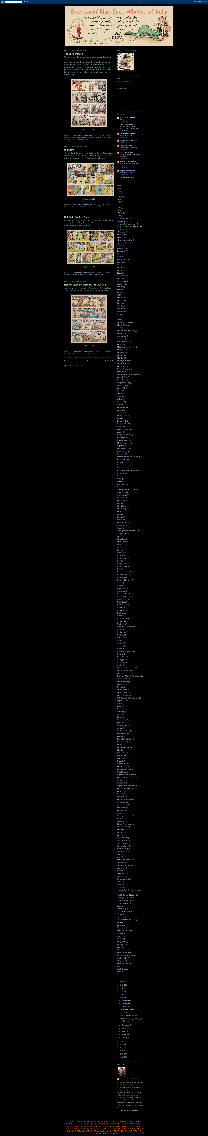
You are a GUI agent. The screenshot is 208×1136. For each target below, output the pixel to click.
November (125, 1003)
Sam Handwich (122, 838)
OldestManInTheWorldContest (127, 698)
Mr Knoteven (121, 657)
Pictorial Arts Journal (128, 162)
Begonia (120, 267)
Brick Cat (120, 287)
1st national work (123, 218)
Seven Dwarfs (122, 851)
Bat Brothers (121, 254)
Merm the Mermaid (123, 580)
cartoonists (121, 311)
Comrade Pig (121, 380)
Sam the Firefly (122, 840)
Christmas (120, 350)
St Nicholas (121, 873)
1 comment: (107, 204)
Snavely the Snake (123, 860)
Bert (118, 270)
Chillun (119, 344)
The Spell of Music (73, 54)
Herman (120, 503)
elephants (120, 446)
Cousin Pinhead (122, 385)
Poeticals (120, 758)
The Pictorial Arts (126, 153)
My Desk (122, 119)
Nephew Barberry (123, 681)
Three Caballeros (123, 903)
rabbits (119, 813)
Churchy (98, 137)
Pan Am (120, 717)
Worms (119, 966)
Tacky (119, 882)
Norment (120, 687)
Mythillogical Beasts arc (125, 668)
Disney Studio (122, 416)
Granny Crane (122, 492)
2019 (122, 985)
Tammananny (122, 884)
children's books (122, 342)
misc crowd (121, 591)
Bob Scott (120, 278)
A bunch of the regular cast (126, 224)
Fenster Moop (122, 459)
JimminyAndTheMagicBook (126, 531)
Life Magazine (122, 558)
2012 (122, 1048)
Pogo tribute (121, 783)
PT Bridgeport (122, 802)
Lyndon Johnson (123, 566)
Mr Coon (120, 654)
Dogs (119, 418)
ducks (119, 432)
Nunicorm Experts (123, 692)
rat (118, 819)
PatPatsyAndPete (123, 731)
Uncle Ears (121, 928)
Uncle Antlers (122, 925)
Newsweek (121, 684)
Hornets (120, 517)
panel (119, 723)
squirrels (120, 871)
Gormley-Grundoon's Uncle (126, 490)
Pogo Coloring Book (124, 769)
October (125, 1007)
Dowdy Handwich (123, 424)
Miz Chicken (121, 610)
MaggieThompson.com (128, 140)
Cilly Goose (121, 366)
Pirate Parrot (121, 753)
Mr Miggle (120, 660)
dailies (119, 399)
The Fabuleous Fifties (128, 133)
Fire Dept (120, 462)
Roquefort (120, 832)
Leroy (119, 550)
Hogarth (120, 514)
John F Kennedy (123, 533)
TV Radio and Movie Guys (126, 920)
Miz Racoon (121, 632)
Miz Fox (120, 616)
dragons (120, 426)
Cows (119, 391)
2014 (122, 1041)
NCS (118, 673)
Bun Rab (91, 137)
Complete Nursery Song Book (127, 374)
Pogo (70, 139)
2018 (122, 988)
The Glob (120, 887)
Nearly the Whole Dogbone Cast (128, 676)
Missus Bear (121, 599)
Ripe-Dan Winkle (123, 827)
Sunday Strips (85, 139)
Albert (73, 137)
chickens (120, 339)
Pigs (118, 750)
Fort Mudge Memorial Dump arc (128, 470)
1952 (72, 206)
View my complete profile (127, 1111)
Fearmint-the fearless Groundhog (128, 457)
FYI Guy (120, 479)
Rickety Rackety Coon (125, 824)
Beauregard (82, 137)
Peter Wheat (121, 742)
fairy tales (120, 454)
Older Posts (109, 361)
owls (118, 714)
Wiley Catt (120, 961)
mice (119, 583)
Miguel (119, 585)
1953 (119, 199)
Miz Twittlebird (122, 638)
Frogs (119, 476)
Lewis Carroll (121, 553)
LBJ (118, 547)
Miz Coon (120, 613)
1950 (119, 191)
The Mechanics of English (126, 895)
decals (119, 405)
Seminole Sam (122, 846)
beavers (120, 262)
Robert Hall (121, 829)
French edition (122, 473)
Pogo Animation (122, 764)
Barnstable (121, 251)
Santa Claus (121, 843)
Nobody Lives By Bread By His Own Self (85, 285)
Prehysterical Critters (126, 173)
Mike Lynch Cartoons (128, 117)
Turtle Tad (120, 917)
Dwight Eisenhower (123, 435)
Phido (119, 745)
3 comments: (107, 272)
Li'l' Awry (120, 555)
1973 (119, 216)
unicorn (119, 936)
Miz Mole (120, 629)
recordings (120, 821)
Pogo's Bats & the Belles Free (127, 786)
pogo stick (120, 780)
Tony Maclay (121, 909)
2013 (122, 1044)
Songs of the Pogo (123, 865)
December (125, 1000)
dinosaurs (120, 413)
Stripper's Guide (126, 146)
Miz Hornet (121, 621)
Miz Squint (121, 635)
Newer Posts (68, 361)
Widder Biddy (122, 958)
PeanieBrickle (122, 734)
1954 (119, 202)
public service (122, 805)
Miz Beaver (121, 605)
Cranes (119, 394)
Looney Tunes (122, 564)
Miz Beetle (121, 607)
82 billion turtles (122, 221)
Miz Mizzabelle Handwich (126, 627)
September (126, 1025)
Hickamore (121, 509)
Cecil (119, 320)
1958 (119, 210)
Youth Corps (121, 969)
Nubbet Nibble (122, 690)
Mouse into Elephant (124, 651)
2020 (122, 982)
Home (89, 361)
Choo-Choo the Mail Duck (126, 347)
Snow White (121, 862)
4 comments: (108, 135)
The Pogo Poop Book (124, 898)
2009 (122, 1057)
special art (120, 868)
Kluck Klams (121, 542)
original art (120, 701)
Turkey (119, 914)
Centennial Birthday (124, 322)
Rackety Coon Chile (124, 816)
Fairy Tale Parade (123, 451)
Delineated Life (122, 407)
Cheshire (120, 333)
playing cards (122, 755)
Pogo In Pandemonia (128, 171)
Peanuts (120, 736)
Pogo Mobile (121, 772)
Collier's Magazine (123, 369)
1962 (119, 213)
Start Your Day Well (126, 135)
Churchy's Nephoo (123, 361)
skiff (118, 854)
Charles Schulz (122, 325)
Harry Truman (122, 500)
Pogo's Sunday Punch (125, 788)
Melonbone (121, 577)
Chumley (120, 355)
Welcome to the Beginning (126, 955)
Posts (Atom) (78, 365)
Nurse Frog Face (123, 695)
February (125, 1034)
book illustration (122, 281)
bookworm (120, 284)
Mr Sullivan (121, 662)
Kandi (119, 536)
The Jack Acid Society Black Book (129, 890)
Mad (118, 569)
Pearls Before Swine (124, 739)
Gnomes (120, 487)
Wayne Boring (122, 950)
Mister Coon (121, 602)
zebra (119, 972)
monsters (120, 646)
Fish (118, 468)
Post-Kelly (120, 797)
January (125, 1038)
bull (118, 295)
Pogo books (121, 766)
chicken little (121, 336)
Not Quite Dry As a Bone (76, 217)
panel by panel (122, 725)
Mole (119, 640)
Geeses (120, 481)
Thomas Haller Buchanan (130, 1079)
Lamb (119, 544)
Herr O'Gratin (121, 506)
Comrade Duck (122, 377)
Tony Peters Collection (125, 911)
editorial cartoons (123, 440)
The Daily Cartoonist (127, 124)
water (119, 947)
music (119, 665)
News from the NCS (127, 178)
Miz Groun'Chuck (123, 618)
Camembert (121, 309)
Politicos (120, 791)
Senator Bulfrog (122, 849)
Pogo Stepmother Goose (125, 777)
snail (118, 857)
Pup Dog (89, 274)
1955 (119, 205)
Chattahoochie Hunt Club (126, 331)
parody (119, 728)
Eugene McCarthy (123, 448)
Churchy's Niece (123, 363)
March (124, 1031)
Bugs (119, 292)
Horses (119, 520)
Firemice (120, 465)
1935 (119, 188)
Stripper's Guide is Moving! (128, 148)
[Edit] (143, 1134)
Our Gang (120, 712)
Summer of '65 (122, 876)
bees (119, 265)
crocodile (120, 396)
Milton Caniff (121, 588)
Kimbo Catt (121, 539)
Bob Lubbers (121, 276)
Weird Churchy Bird (124, 953)
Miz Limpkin (121, 624)
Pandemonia (121, 720)
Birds (119, 273)
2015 (122, 997)
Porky (76, 139)
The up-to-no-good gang (125, 900)
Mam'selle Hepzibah (124, 572)
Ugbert (119, 922)
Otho (119, 709)
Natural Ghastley (123, 671)
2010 (122, 1054)
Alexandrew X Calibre (124, 240)
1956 (119, 207)
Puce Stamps (122, 808)
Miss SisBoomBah (123, 596)
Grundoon (120, 498)
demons (120, 410)
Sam (118, 835)
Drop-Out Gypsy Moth (125, 429)
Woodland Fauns (123, 964)
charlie (119, 328)
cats (118, 317)
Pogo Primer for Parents (125, 775)
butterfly (120, 306)
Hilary (119, 511)
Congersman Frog (123, 383)
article (119, 245)
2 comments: (107, 351)
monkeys (120, 643)
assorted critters (123, 248)
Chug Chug (121, 352)
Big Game (69, 150)
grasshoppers (88, 206)
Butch (119, 303)
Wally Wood (121, 942)
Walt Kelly (120, 944)
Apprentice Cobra (123, 243)
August (124, 1028)
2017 (122, 991)
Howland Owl (121, 522)
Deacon (120, 402)
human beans (122, 525)
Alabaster (120, 234)
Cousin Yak (121, 388)
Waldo (119, 939)
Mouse (119, 649)
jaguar (119, 528)
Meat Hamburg (122, 574)
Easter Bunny (122, 437)
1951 (119, 194)
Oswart (119, 706)
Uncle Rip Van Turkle (124, 931)
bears (119, 256)
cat (118, 314)
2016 (122, 994)
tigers (119, 906)
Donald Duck (121, 421)
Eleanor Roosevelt (123, 443)
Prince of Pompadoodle (125, 799)
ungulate (120, 933)
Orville (119, 703)
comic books (121, 372)
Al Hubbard (121, 232)
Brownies (120, 289)
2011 (122, 1051)
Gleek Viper (121, 484)
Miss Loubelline (122, 594)
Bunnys (120, 300)
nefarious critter (122, 679)
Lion (118, 561)
